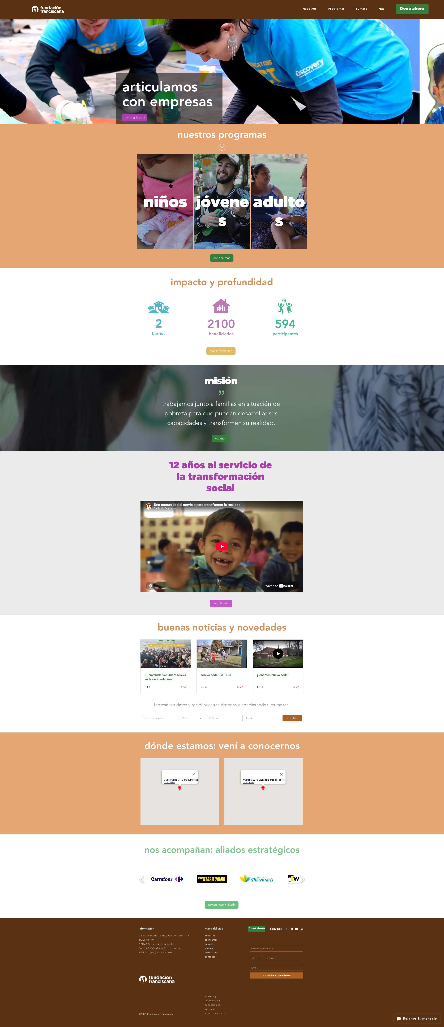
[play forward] (302, 879)
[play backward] (142, 879)
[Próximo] (425, 71)
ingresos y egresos (215, 1013)
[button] (309, 9)
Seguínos (276, 928)
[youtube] (296, 929)
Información (146, 928)
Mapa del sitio (214, 928)
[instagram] (291, 929)
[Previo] (18, 71)
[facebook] (286, 929)
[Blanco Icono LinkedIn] (302, 929)
